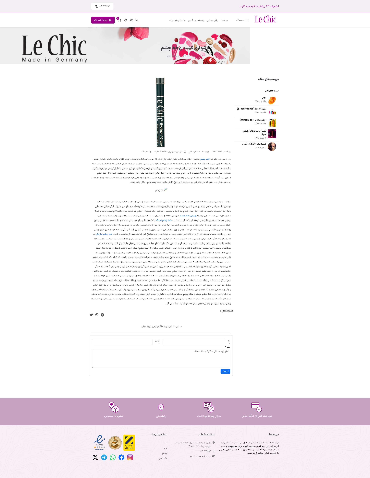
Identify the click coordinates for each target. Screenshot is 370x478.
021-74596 (205, 451)
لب (166, 443)
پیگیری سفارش (212, 20)
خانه (201, 55)
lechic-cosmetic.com (200, 456)
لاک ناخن (162, 458)
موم (264, 98)
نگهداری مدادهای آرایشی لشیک (255, 132)
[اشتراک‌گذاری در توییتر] (91, 315)
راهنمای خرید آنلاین (196, 20)
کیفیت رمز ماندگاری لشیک (254, 144)
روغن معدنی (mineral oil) (253, 120)
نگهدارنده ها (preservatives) (252, 109)
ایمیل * (157, 342)
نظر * (227, 347)
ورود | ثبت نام (101, 20)
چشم (164, 453)
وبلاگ (194, 55)
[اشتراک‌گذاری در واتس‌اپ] (96, 315)
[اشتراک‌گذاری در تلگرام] (102, 315)
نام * (229, 342)
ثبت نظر (225, 371)
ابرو (165, 448)
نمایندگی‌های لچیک (177, 20)
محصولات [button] (240, 19)
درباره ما (224, 20)
